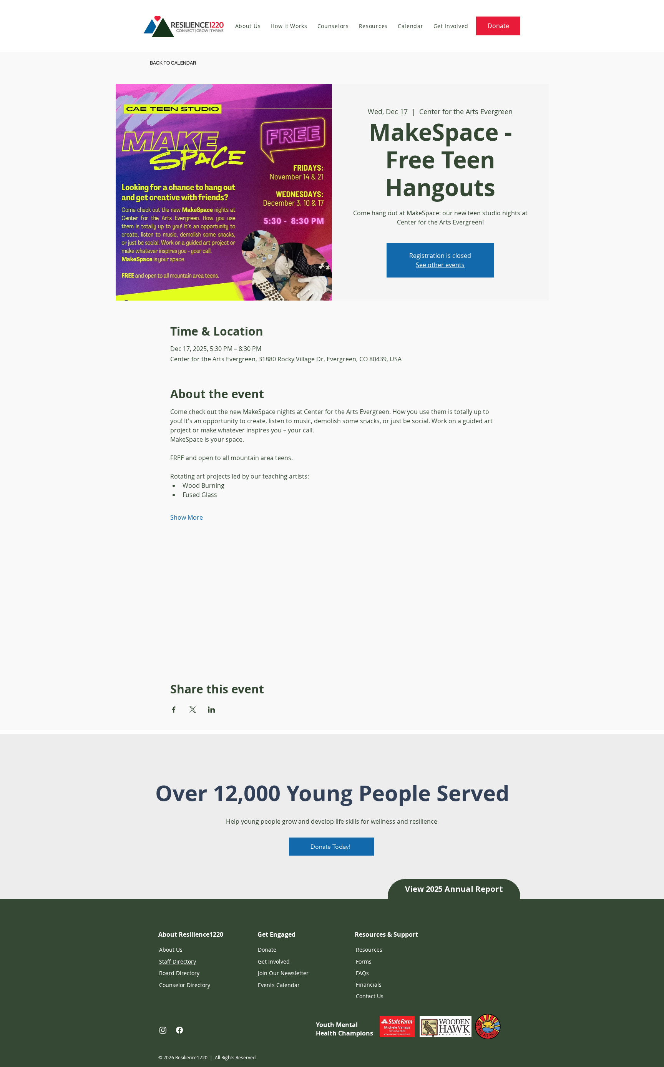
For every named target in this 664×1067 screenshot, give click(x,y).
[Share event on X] (192, 709)
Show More (186, 517)
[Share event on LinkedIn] (211, 709)
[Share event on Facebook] (174, 709)
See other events (440, 265)
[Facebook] (179, 1030)
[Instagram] (163, 1030)
